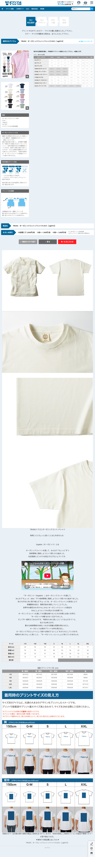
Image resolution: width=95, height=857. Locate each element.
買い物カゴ (85, 4)
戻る (48, 242)
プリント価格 (10, 9)
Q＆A (27, 9)
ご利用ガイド (20, 9)
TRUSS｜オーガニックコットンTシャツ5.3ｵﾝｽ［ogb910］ (47, 843)
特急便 (42, 9)
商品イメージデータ (86, 41)
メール (91, 854)
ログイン (79, 4)
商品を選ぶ (34, 9)
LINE (92, 850)
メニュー (92, 4)
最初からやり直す (29, 242)
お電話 (91, 845)
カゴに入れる (68, 242)
